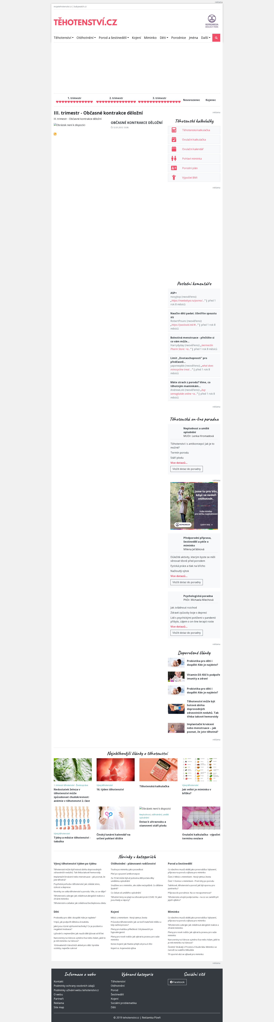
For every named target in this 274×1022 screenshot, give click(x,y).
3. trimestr (159, 98)
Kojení (136, 37)
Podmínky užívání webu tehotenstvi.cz (76, 990)
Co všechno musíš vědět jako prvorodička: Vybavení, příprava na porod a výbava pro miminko (192, 871)
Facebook (179, 982)
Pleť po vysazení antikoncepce (125, 873)
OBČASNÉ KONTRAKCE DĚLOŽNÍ (137, 122)
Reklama (59, 1003)
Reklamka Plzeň (151, 1017)
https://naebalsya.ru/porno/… (188, 300)
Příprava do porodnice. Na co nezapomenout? (189, 892)
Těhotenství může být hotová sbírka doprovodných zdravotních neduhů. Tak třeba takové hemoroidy (203, 709)
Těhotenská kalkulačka (196, 130)
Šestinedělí (117, 994)
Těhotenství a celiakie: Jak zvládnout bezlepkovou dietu (80, 903)
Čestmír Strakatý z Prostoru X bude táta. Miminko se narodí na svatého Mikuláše (192, 948)
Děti (163, 37)
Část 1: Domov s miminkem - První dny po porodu (191, 881)
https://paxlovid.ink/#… (184, 325)
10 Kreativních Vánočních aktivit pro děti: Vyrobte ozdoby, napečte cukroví (76, 947)
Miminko (150, 37)
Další (204, 37)
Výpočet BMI (189, 177)
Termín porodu (179, 452)
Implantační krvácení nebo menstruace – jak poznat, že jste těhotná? (202, 728)
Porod (114, 990)
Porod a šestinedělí (113, 37)
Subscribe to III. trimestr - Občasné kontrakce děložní (55, 134)
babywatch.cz (80, 6)
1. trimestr (74, 98)
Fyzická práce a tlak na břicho (187, 566)
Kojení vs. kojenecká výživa (123, 948)
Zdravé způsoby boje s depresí (188, 612)
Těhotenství (62, 37)
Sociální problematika (124, 1003)
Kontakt (58, 981)
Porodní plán (190, 168)
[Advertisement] (137, 69)
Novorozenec (191, 100)
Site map (59, 1007)
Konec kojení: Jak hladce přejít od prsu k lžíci (131, 943)
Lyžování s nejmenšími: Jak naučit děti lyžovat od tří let (79, 933)
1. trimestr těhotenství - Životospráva (71, 785)
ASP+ (173, 293)
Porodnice (178, 37)
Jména (193, 37)
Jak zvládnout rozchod (183, 607)
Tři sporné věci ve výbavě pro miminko (186, 954)
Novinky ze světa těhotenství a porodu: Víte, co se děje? (80, 891)
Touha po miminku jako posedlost (127, 869)
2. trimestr (116, 98)
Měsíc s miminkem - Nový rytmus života (129, 917)
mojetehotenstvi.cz (63, 6)
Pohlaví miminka (192, 158)
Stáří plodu (176, 457)
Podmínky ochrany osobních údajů (74, 985)
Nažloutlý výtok (179, 571)
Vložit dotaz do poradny (187, 469)
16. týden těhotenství (110, 789)
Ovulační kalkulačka (194, 139)
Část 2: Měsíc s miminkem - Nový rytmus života (189, 876)
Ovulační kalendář (193, 149)
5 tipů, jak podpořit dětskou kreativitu (71, 921)
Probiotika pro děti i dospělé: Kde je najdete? (75, 917)
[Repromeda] (212, 21)
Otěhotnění (85, 37)
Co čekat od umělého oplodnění (126, 892)
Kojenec (211, 100)
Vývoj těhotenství (105, 785)
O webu (58, 994)
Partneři (59, 998)
